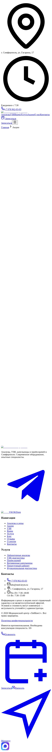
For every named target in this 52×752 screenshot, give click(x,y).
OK (14, 512)
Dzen (18, 512)
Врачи (18, 114)
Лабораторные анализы (18, 555)
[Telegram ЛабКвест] (26, 509)
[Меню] (15, 122)
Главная (5, 127)
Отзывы (11, 539)
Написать (19, 688)
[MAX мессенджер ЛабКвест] (5, 512)
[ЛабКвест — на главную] (14, 112)
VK (10, 512)
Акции (31, 114)
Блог (9, 536)
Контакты (45, 114)
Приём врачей (14, 560)
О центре (11, 541)
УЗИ (12, 114)
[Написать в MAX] (5, 749)
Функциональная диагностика (22, 568)
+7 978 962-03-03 (13, 109)
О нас (37, 114)
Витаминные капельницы (19, 563)
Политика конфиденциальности (17, 620)
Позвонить (10, 634)
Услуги (24, 114)
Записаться (10, 118)
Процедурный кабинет (18, 565)
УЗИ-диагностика (16, 558)
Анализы (5, 114)
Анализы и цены (15, 523)
